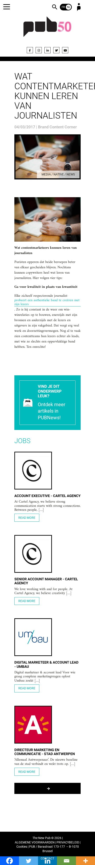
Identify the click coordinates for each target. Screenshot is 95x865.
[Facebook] (30, 50)
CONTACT (47, 858)
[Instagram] (39, 50)
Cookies (21, 846)
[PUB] (47, 29)
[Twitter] (56, 50)
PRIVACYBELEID (68, 842)
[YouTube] (65, 50)
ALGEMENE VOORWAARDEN (35, 842)
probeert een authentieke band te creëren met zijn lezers (47, 302)
